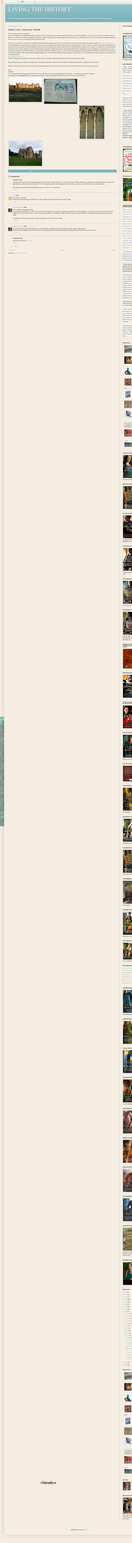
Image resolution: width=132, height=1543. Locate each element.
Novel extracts (127, 981)
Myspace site (127, 983)
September (128, 1321)
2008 (126, 1311)
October (128, 1318)
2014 (126, 1297)
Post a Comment (15, 246)
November (128, 1316)
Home (62, 250)
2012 (126, 1302)
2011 (126, 1304)
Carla (14, 195)
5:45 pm (15, 202)
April (127, 1333)
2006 (126, 1365)
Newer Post (12, 250)
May (127, 1330)
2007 (126, 1362)
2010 (126, 1306)
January (128, 1337)
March (128, 1335)
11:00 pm (15, 220)
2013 (126, 1299)
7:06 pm (15, 243)
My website (127, 974)
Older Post (113, 250)
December (128, 1313)
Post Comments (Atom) (21, 253)
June (127, 1328)
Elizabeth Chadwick (18, 207)
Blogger (86, 1530)
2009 (126, 1309)
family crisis (29, 240)
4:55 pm (15, 189)
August (128, 1323)
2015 (126, 1294)
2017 (126, 1292)
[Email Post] (31, 171)
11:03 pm (15, 232)
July (127, 1325)
